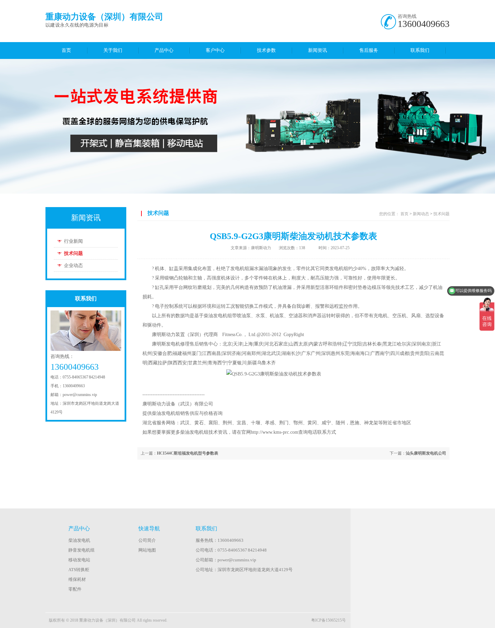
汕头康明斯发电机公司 (426, 453)
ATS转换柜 (78, 569)
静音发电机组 (81, 550)
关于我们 (112, 50)
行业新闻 (73, 241)
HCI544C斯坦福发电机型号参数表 (187, 453)
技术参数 (266, 50)
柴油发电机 (79, 540)
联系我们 (419, 50)
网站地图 (147, 550)
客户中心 (215, 50)
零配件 (74, 589)
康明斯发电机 (166, 343)
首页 (66, 50)
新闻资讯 (317, 50)
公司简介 (147, 540)
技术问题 (73, 253)
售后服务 (368, 50)
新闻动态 (421, 213)
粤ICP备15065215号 (328, 620)
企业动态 (73, 265)
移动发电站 (79, 559)
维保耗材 (77, 579)
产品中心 (164, 50)
